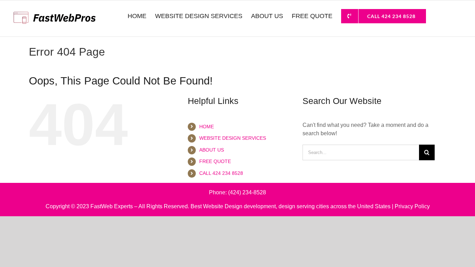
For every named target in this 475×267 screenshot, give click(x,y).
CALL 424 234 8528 (221, 173)
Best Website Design (216, 206)
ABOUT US (211, 150)
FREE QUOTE (215, 161)
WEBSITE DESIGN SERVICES (232, 138)
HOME (206, 126)
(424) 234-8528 (247, 192)
